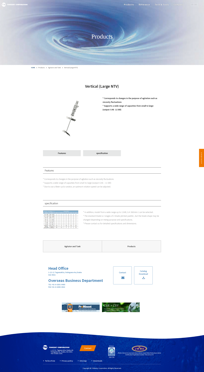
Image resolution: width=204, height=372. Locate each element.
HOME (33, 68)
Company (179, 4)
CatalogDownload (143, 272)
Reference (144, 4)
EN (196, 4)
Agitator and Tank (54, 68)
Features (62, 153)
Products (129, 4)
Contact (201, 158)
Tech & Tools (162, 4)
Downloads (97, 361)
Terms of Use (50, 361)
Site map (83, 361)
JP (192, 4)
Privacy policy (67, 361)
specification (102, 153)
